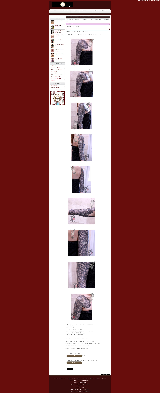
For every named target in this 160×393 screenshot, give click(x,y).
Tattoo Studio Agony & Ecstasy (79, 391)
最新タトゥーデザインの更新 (56, 74)
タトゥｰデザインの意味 (65, 11)
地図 (80, 385)
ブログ (75, 11)
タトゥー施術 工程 (54, 73)
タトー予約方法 (74, 355)
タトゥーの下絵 (54, 85)
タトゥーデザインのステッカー (57, 89)
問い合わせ (74, 362)
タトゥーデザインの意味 (56, 76)
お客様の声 (84, 11)
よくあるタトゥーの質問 (56, 78)
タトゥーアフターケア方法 (56, 69)
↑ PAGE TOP (105, 374)
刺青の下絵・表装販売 (55, 87)
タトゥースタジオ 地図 (55, 67)
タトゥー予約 (94, 11)
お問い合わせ (103, 11)
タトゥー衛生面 (54, 71)
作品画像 (56, 11)
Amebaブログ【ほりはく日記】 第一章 (82, 389)
